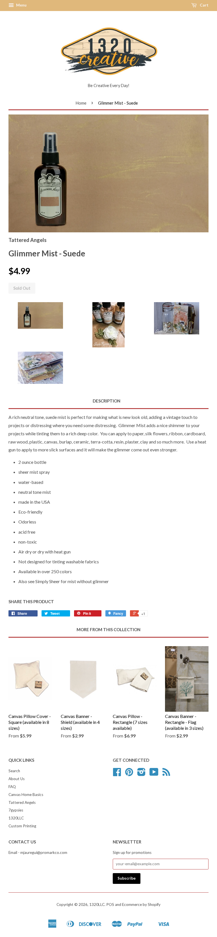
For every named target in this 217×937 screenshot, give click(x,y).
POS (110, 904)
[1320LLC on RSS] (166, 774)
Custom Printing (22, 826)
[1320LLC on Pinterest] (129, 774)
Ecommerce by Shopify (141, 904)
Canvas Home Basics (25, 794)
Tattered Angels (22, 802)
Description (106, 400)
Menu (21, 5)
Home (80, 102)
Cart (204, 5)
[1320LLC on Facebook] (117, 774)
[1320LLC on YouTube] (154, 774)
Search (14, 771)
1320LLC (16, 818)
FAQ (12, 786)
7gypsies (15, 810)
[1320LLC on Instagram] (141, 774)
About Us (16, 778)
